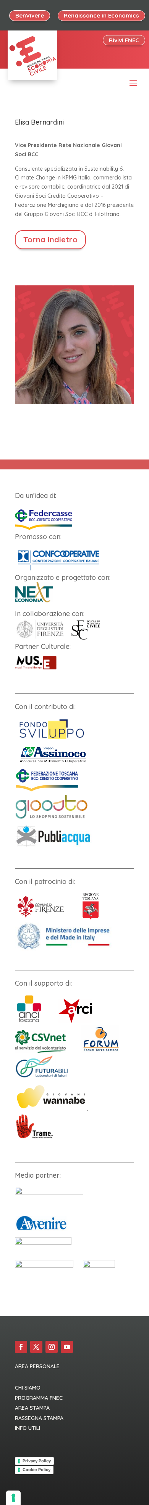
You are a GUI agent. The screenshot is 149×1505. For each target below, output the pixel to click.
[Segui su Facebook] (21, 1347)
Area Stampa (32, 1407)
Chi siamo (27, 1387)
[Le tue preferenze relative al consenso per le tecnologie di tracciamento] (13, 1498)
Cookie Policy (36, 1469)
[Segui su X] (36, 1347)
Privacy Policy (37, 1460)
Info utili (27, 1428)
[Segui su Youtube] (67, 1347)
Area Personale (37, 1366)
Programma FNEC (39, 1398)
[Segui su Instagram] (51, 1347)
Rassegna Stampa (39, 1418)
